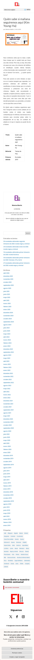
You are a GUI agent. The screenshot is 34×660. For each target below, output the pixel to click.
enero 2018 (6, 525)
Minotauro (21, 548)
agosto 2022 (7, 385)
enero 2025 (6, 309)
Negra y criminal (14, 551)
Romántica (10, 560)
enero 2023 (6, 370)
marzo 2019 (7, 483)
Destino (17, 539)
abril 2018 (6, 516)
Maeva (16, 548)
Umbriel (6, 566)
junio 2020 (6, 437)
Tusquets (27, 563)
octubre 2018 (7, 498)
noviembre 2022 (8, 376)
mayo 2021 (6, 416)
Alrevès (26, 533)
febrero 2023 (7, 367)
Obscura (21, 551)
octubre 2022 (7, 379)
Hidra (13, 545)
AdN (5, 533)
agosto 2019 (7, 468)
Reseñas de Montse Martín (23, 557)
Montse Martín (10, 29)
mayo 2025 (6, 297)
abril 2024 (6, 337)
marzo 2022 (7, 395)
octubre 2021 (7, 407)
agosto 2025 (7, 288)
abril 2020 (6, 443)
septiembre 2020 (8, 428)
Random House (24, 554)
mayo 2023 (6, 358)
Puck (13, 554)
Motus (27, 548)
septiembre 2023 (8, 352)
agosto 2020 (7, 431)
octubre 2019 (7, 461)
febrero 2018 (7, 522)
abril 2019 (6, 480)
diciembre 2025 (8, 276)
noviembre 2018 (8, 495)
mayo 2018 (6, 513)
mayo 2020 (6, 440)
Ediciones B (6, 542)
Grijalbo (24, 542)
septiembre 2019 (8, 465)
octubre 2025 (7, 282)
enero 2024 (6, 346)
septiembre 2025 (8, 285)
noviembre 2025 (8, 279)
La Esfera (6, 548)
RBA (5, 557)
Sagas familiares (19, 560)
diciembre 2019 (8, 455)
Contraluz (13, 536)
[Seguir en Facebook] (17, 617)
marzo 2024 (7, 340)
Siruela (12, 563)
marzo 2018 (7, 519)
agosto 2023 (7, 355)
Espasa (13, 542)
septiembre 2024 (8, 322)
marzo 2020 (7, 446)
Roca (5, 560)
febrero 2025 (7, 306)
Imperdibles (25, 545)
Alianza (21, 533)
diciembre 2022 (8, 373)
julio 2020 (6, 434)
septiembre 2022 (8, 382)
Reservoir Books (11, 557)
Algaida (16, 533)
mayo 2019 (6, 477)
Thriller (21, 563)
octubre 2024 (7, 319)
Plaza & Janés (7, 554)
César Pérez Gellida (8, 539)
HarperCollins (7, 545)
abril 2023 (6, 361)
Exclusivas (18, 542)
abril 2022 (6, 392)
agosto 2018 (7, 504)
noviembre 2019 (8, 458)
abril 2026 (6, 273)
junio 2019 (6, 474)
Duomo (22, 539)
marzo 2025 (7, 303)
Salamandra (27, 560)
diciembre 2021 (8, 401)
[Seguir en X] (11, 617)
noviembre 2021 (8, 404)
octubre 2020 (7, 425)
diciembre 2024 (8, 312)
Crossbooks (20, 536)
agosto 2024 (7, 325)
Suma (17, 563)
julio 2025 (6, 291)
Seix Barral (6, 563)
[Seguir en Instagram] (23, 617)
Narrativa (6, 551)
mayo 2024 (6, 334)
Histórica (18, 545)
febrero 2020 (7, 449)
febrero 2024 (7, 343)
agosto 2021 (7, 413)
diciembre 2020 (8, 419)
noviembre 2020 (8, 422)
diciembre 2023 (8, 349)
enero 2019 (6, 489)
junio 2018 (6, 510)
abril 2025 (6, 300)
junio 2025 (6, 294)
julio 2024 (6, 328)
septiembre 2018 (8, 501)
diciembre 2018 (8, 492)
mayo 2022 (6, 388)
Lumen (11, 548)
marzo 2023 (7, 364)
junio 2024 (6, 331)
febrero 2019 (7, 486)
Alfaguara (10, 533)
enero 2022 (6, 398)
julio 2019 (6, 471)
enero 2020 (6, 452)
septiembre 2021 (8, 410)
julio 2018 (6, 507)
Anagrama (6, 536)
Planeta (27, 551)
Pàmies (17, 554)
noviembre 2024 (8, 316)
